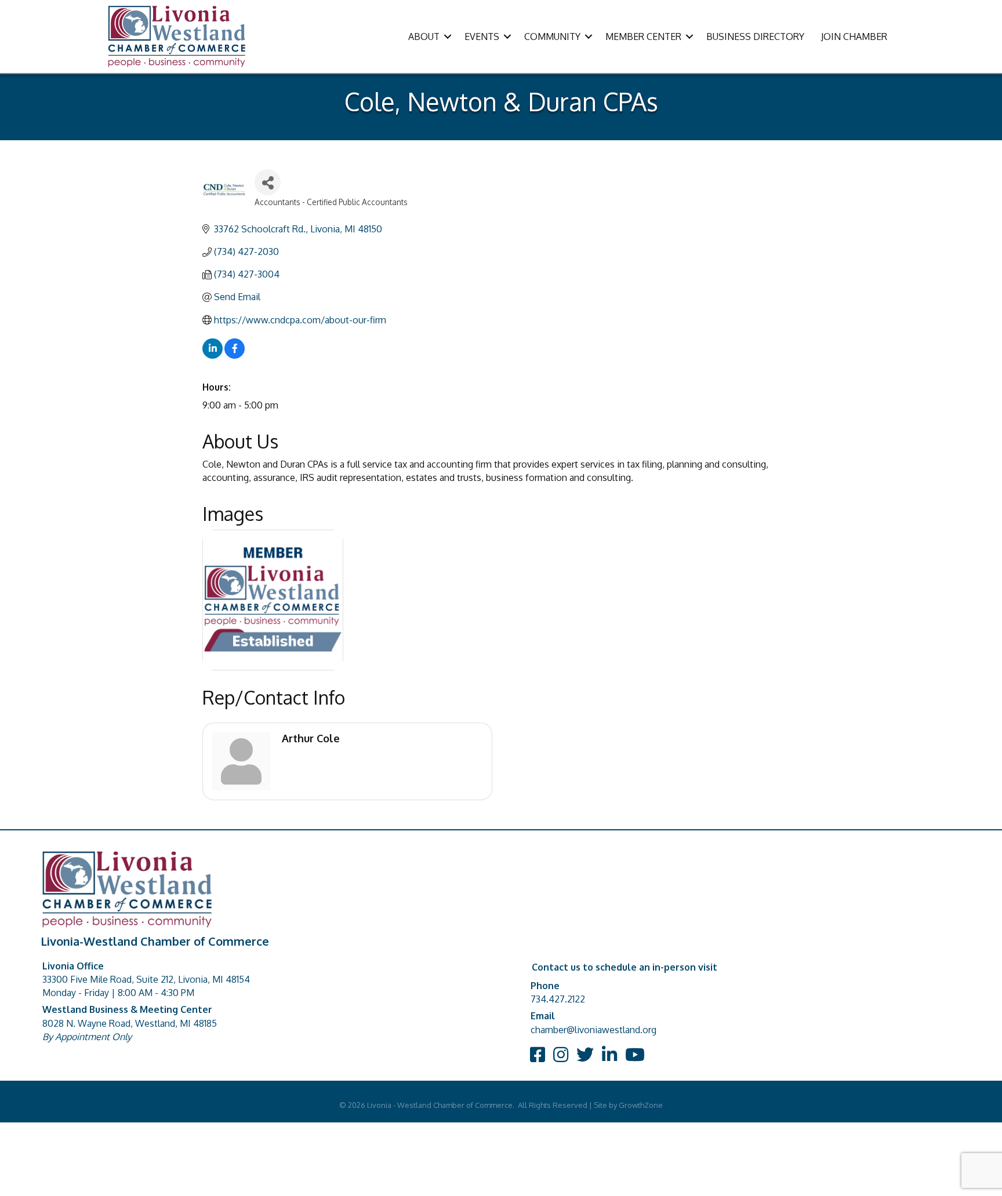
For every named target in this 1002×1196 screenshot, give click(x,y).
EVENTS (481, 36)
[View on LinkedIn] (212, 355)
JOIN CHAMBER (854, 36)
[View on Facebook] (234, 355)
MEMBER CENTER (643, 36)
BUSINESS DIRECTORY (755, 36)
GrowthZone (641, 1105)
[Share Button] (268, 182)
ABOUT (424, 36)
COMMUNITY (552, 36)
